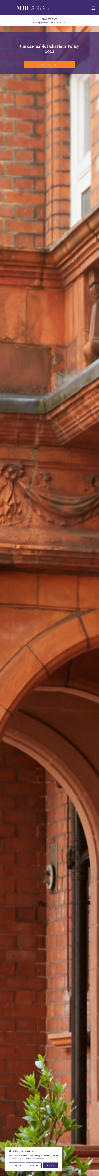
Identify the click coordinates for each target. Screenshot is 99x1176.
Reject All (34, 1165)
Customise (17, 1165)
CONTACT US (49, 65)
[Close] (59, 1149)
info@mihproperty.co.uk (49, 22)
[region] (33, 1159)
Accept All (50, 1165)
